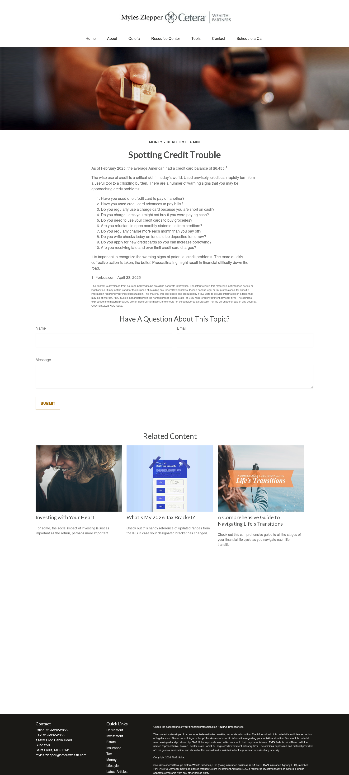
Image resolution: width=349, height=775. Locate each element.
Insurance (113, 747)
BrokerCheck (236, 726)
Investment (114, 735)
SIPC (165, 768)
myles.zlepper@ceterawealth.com (61, 754)
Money (111, 759)
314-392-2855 (57, 730)
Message (43, 359)
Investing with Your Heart (65, 517)
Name (41, 328)
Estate (111, 741)
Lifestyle (112, 765)
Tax (109, 753)
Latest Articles (116, 771)
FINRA (157, 768)
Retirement (114, 730)
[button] (90, 38)
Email (182, 328)
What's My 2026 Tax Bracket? (161, 517)
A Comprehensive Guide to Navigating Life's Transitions (250, 520)
